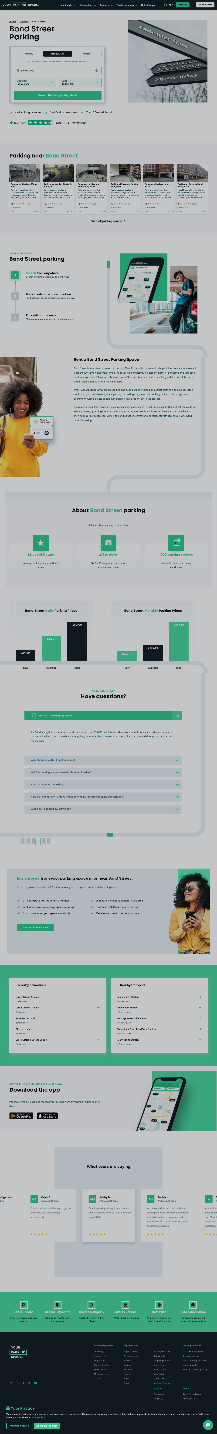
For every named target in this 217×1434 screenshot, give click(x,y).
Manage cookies (19, 1426)
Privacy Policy (37, 1417)
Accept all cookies (46, 1426)
